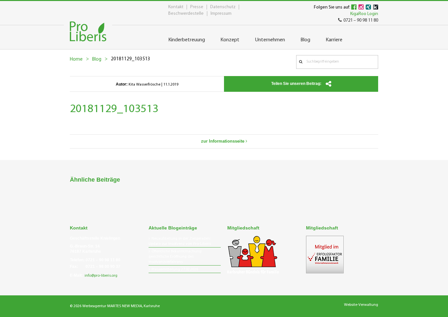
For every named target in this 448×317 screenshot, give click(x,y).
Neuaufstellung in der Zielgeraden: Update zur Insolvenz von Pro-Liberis (180, 241)
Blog (96, 59)
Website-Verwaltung (361, 305)
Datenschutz (222, 7)
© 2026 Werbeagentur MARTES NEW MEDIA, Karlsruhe (115, 306)
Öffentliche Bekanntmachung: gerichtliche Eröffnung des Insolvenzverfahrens (175, 256)
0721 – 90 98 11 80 (360, 20)
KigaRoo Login (364, 13)
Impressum (221, 13)
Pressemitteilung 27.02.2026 (175, 269)
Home (76, 59)
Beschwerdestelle (186, 13)
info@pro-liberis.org (101, 276)
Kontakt (175, 7)
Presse (196, 7)
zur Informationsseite (223, 141)
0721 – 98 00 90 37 (103, 266)
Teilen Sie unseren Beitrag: (296, 83)
